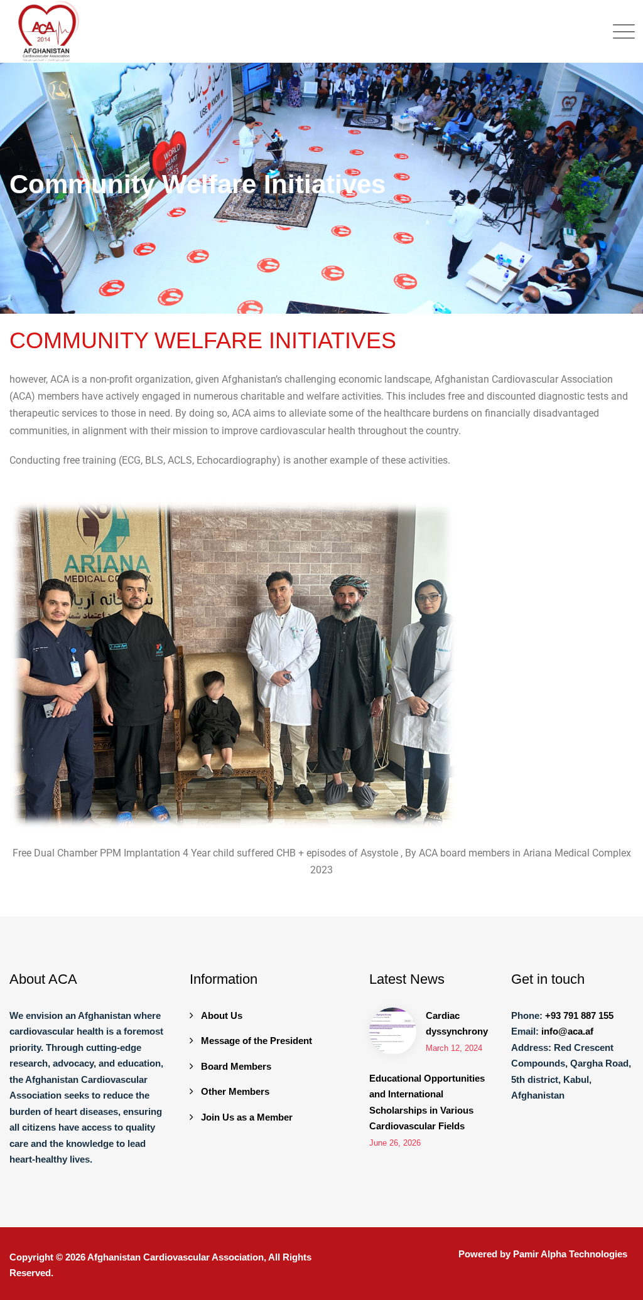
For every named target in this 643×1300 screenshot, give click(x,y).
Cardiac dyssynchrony (457, 1023)
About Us (221, 1015)
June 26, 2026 (395, 1143)
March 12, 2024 (454, 1048)
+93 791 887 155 (579, 1015)
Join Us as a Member (247, 1117)
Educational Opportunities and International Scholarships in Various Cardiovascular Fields (427, 1102)
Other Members (235, 1091)
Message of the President (256, 1040)
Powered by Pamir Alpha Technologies (542, 1254)
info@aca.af (567, 1031)
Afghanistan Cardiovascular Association (175, 1257)
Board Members (236, 1066)
